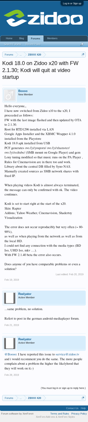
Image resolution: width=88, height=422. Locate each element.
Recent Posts (33, 44)
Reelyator (24, 294)
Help (83, 408)
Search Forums (12, 44)
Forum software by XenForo (17, 413)
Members (52, 38)
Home (9, 38)
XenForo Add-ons (45, 416)
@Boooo (10, 354)
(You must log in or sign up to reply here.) (63, 388)
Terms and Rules (59, 413)
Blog (21, 38)
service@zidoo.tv (67, 354)
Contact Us (72, 408)
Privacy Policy (79, 413)
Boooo (23, 91)
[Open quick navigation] (82, 54)
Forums (35, 38)
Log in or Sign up (72, 3)
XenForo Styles (66, 416)
